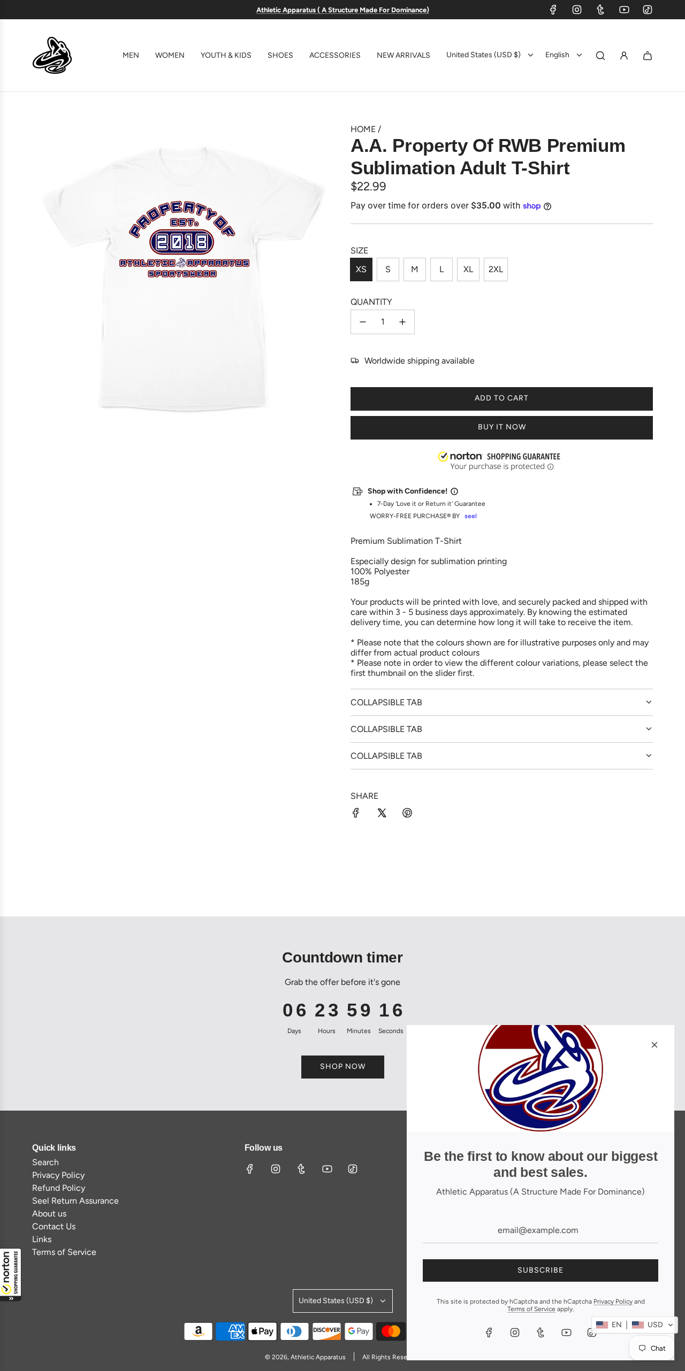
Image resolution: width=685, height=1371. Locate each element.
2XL (496, 269)
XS (361, 269)
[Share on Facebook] (356, 814)
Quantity (371, 302)
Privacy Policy (613, 1301)
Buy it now (502, 427)
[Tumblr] (600, 9)
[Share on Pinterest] (407, 814)
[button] (10, 1274)
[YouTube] (624, 9)
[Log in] (624, 55)
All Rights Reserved (391, 1357)
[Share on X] (381, 814)
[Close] (654, 1045)
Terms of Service (531, 1309)
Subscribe (540, 1270)
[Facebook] (553, 9)
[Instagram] (577, 9)
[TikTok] (647, 9)
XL (468, 269)
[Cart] (647, 55)
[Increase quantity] (402, 322)
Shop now (343, 1066)
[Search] (600, 55)
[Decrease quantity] (363, 322)
